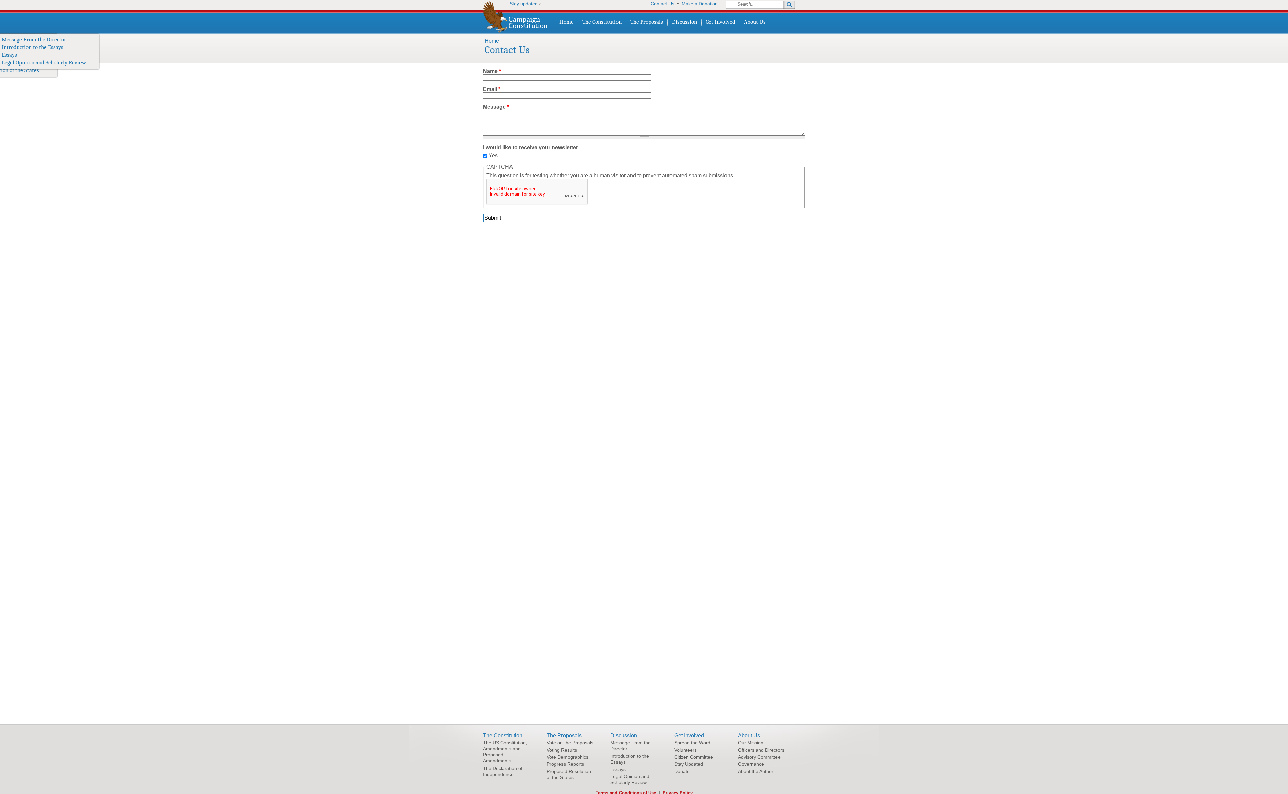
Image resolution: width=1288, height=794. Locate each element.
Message (496, 107)
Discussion (684, 22)
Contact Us (662, 3)
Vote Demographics (567, 757)
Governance (87, 62)
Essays (9, 55)
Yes (493, 155)
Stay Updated (51, 62)
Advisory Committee (98, 55)
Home (566, 22)
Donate (44, 70)
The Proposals (646, 22)
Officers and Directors (99, 47)
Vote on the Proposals (570, 742)
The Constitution (602, 22)
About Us (755, 22)
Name (492, 71)
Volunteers (48, 47)
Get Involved (720, 22)
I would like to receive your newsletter (530, 147)
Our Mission (88, 39)
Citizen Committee (57, 55)
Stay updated (523, 3)
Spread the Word (55, 39)
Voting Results (562, 750)
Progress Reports (565, 764)
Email (491, 89)
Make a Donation (700, 3)
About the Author (94, 70)
